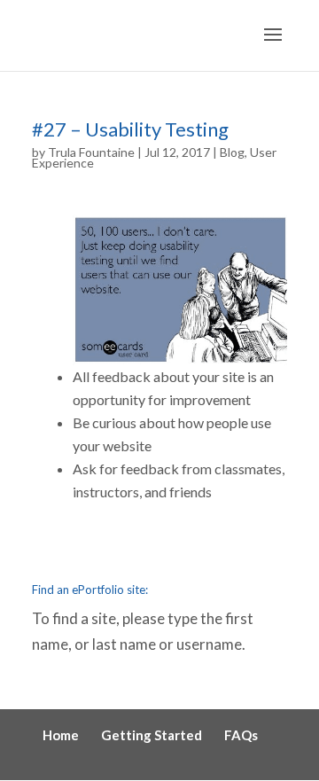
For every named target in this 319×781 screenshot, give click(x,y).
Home (61, 735)
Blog (232, 152)
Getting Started (151, 735)
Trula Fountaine (91, 152)
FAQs (241, 735)
